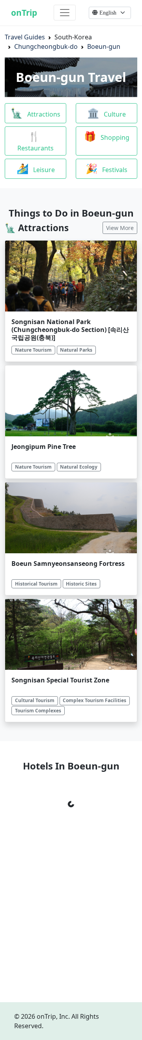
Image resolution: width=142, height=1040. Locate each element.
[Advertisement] (71, 925)
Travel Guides (25, 37)
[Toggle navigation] (65, 12)
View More (120, 228)
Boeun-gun (103, 46)
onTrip (24, 12)
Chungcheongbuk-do (46, 46)
